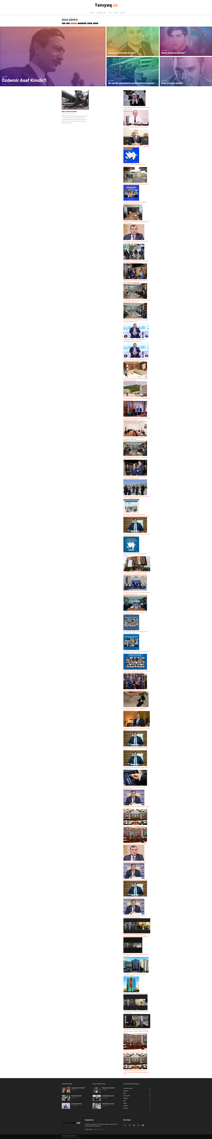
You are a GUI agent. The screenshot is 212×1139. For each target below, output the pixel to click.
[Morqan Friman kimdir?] (97, 1090)
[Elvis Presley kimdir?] (186, 72)
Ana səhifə (64, 17)
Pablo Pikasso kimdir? (108, 1103)
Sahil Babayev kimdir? (108, 1095)
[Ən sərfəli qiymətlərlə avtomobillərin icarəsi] (132, 72)
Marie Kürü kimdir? (76, 1095)
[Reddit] (138, 1125)
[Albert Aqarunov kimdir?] (75, 100)
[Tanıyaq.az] (106, 5)
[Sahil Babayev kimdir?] (97, 1098)
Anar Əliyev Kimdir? (76, 1103)
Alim (110, 13)
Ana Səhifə (92, 13)
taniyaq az (4, 84)
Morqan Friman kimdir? (108, 1088)
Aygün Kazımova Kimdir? (78, 1088)
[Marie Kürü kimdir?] (66, 1098)
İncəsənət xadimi (101, 13)
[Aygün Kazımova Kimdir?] (66, 1090)
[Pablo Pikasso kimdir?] (97, 1106)
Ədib (68, 23)
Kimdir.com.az (65, 1137)
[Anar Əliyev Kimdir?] (66, 1106)
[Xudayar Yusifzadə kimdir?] (132, 41)
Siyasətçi (115, 13)
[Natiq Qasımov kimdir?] (186, 41)
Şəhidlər (122, 13)
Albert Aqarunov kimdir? (69, 111)
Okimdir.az (78, 1137)
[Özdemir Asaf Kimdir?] (53, 56)
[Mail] (134, 1125)
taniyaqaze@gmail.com (99, 1129)
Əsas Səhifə (73, 23)
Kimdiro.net (72, 1137)
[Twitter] (143, 1125)
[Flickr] (129, 1125)
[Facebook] (125, 1125)
